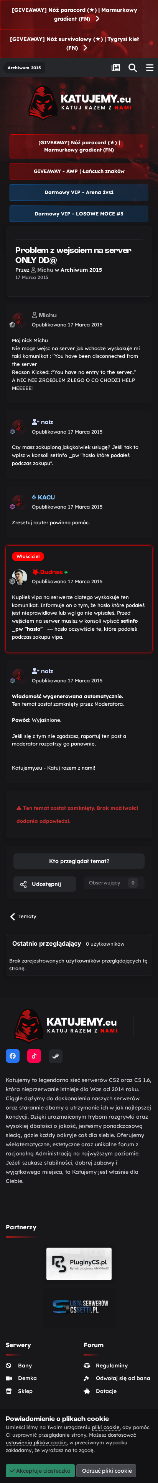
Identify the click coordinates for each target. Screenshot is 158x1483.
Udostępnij (45, 884)
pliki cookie (106, 1427)
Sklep (25, 1391)
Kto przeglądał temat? (79, 861)
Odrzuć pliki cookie (106, 1470)
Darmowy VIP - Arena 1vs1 (79, 192)
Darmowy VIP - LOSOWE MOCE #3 (79, 213)
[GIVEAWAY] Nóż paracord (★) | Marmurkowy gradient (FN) (74, 14)
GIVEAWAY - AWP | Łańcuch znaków (79, 171)
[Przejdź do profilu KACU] (19, 502)
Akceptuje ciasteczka (43, 1470)
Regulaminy (112, 1365)
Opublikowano (67, 324)
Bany (25, 1365)
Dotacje (106, 1391)
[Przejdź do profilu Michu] (19, 320)
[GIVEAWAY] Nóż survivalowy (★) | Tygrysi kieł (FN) (74, 43)
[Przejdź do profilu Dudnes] (19, 577)
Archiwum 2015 (81, 269)
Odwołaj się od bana (123, 1378)
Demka (27, 1378)
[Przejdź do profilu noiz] (19, 427)
